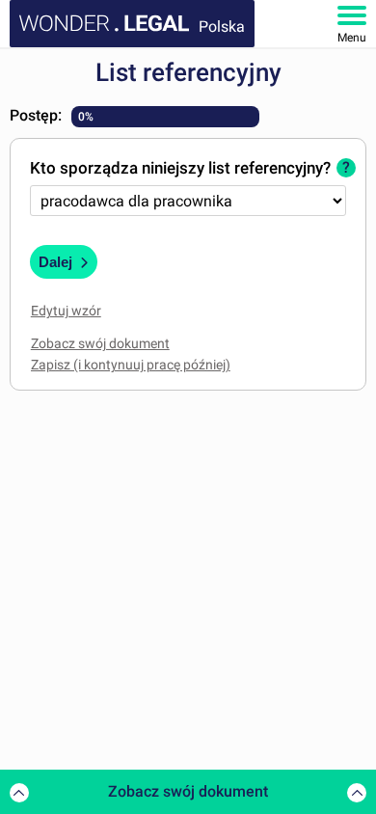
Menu (351, 37)
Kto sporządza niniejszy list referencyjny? (180, 167)
